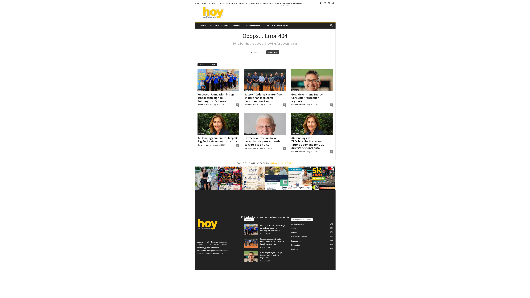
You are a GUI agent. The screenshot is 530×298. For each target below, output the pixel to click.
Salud (203, 25)
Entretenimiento (253, 25)
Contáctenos (255, 3)
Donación (243, 3)
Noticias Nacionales (278, 25)
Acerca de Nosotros (228, 3)
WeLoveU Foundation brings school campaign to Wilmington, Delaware (216, 98)
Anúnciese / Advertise (272, 3)
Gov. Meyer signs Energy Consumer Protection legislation (307, 98)
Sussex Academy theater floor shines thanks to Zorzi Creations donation (263, 98)
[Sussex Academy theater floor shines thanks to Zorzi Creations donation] (265, 80)
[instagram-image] (206, 178)
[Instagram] (325, 3)
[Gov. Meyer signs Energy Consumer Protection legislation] (312, 80)
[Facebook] (320, 3)
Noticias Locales (219, 25)
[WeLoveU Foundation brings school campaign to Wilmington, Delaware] (218, 80)
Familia (236, 25)
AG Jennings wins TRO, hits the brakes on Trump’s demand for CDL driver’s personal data (307, 143)
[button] (331, 25)
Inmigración (295, 241)
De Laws (295, 90)
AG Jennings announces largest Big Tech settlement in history (218, 139)
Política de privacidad (292, 3)
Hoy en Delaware (204, 105)
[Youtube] (333, 3)
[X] (329, 3)
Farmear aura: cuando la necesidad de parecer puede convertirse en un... (262, 141)
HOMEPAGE (272, 52)
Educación (201, 90)
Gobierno (295, 134)
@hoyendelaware (281, 163)
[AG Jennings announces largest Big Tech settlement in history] (218, 124)
